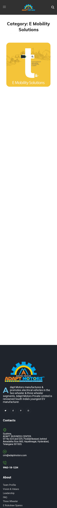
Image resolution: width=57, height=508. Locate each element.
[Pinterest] (20, 410)
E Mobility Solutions (22, 84)
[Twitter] (5, 410)
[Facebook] (13, 410)
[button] (52, 7)
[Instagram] (28, 410)
